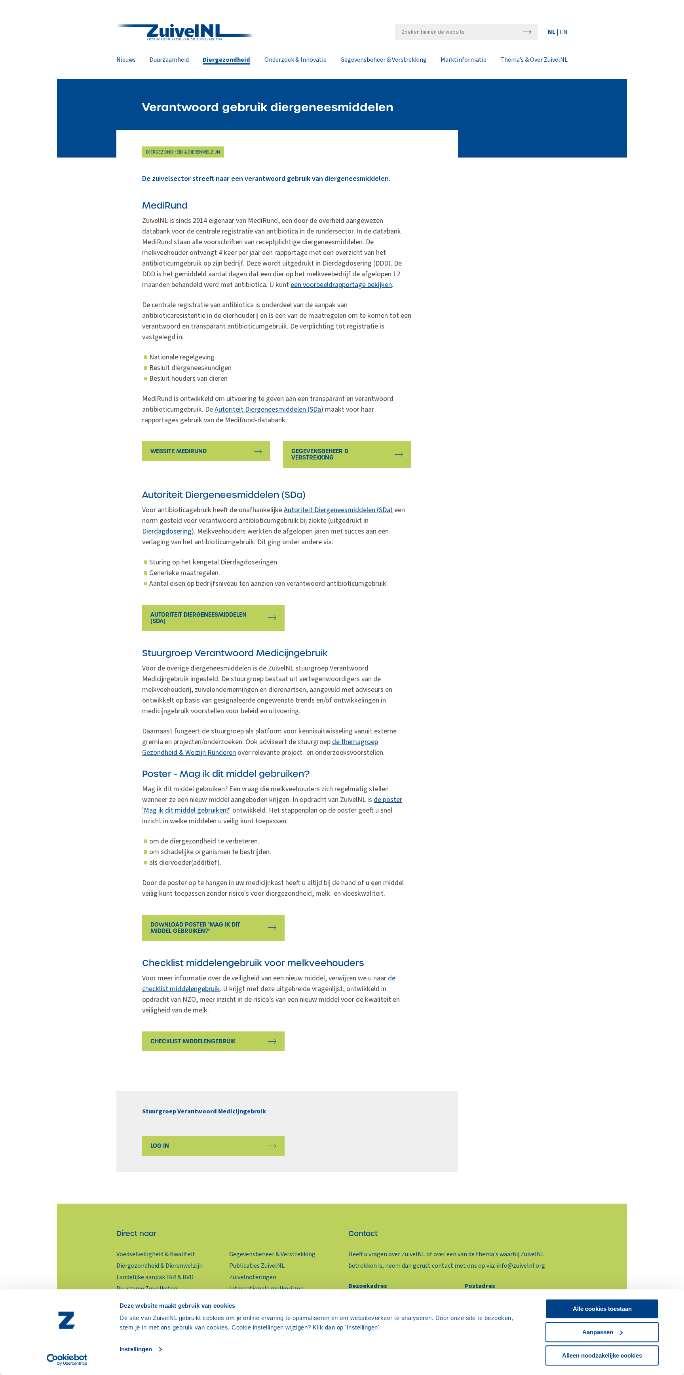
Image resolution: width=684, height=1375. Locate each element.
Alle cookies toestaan (602, 1308)
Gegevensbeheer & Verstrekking (383, 60)
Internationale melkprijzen (266, 1288)
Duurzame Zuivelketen (146, 1288)
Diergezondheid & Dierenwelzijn (159, 1265)
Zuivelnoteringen (252, 1277)
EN (564, 32)
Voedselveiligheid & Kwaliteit (155, 1254)
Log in (159, 1146)
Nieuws (126, 60)
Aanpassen (597, 1332)
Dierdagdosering (167, 531)
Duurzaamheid (169, 60)
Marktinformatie (463, 60)
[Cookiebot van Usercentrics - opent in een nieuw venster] (67, 1360)
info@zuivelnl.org (520, 1265)
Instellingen (136, 1349)
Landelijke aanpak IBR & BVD (155, 1277)
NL (552, 32)
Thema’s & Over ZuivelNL (534, 60)
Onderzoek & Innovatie (295, 60)
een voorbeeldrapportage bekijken (341, 285)
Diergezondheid (226, 60)
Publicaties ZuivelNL (257, 1265)
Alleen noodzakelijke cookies (602, 1355)
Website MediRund (178, 451)
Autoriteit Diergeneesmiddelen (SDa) (269, 409)
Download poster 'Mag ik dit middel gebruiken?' (195, 928)
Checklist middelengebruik (193, 1041)
